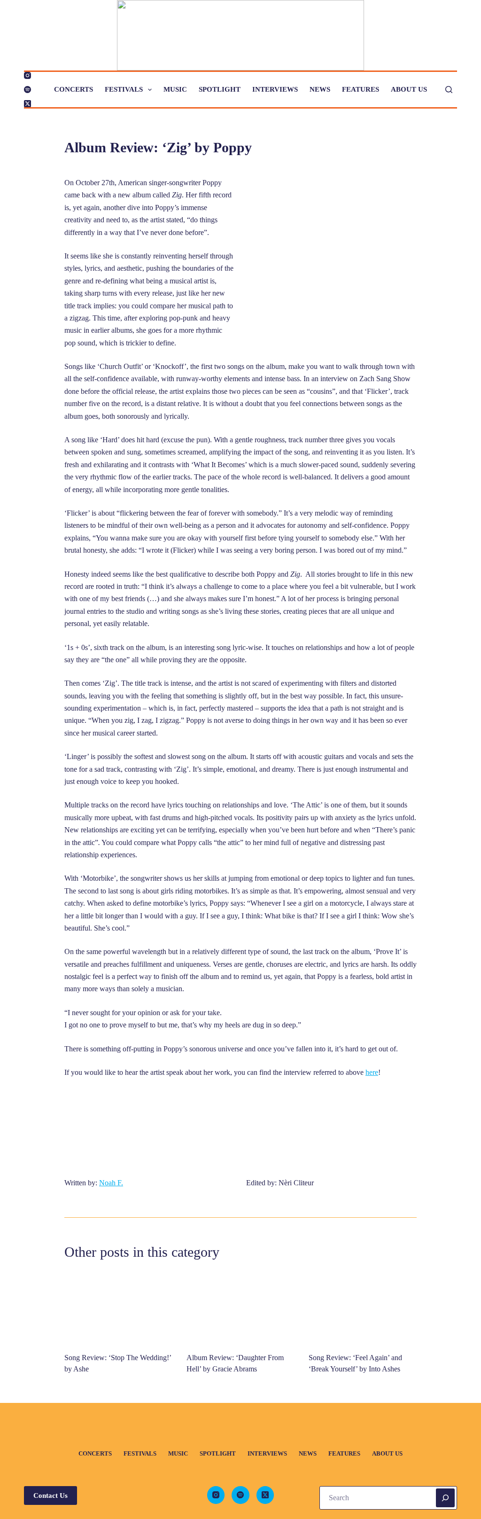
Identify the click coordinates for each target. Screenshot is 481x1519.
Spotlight (219, 89)
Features (360, 89)
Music (175, 89)
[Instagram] (27, 75)
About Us (409, 89)
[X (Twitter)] (27, 103)
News (320, 89)
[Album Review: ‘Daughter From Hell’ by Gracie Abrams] (240, 1307)
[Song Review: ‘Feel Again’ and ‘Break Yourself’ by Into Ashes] (363, 1307)
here (371, 1072)
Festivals (124, 89)
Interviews (275, 89)
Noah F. (111, 1183)
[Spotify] (27, 89)
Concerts (73, 89)
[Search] (448, 89)
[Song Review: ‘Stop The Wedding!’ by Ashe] (118, 1307)
